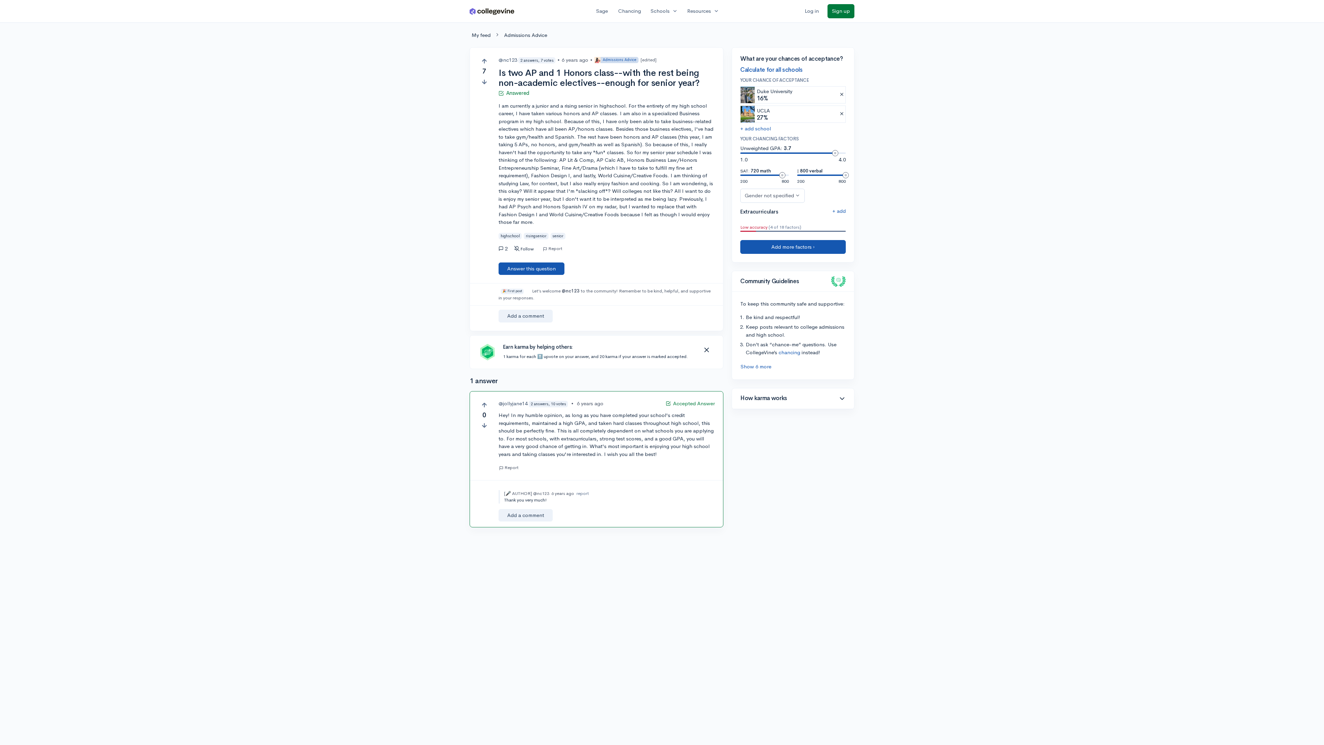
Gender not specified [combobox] (769, 195)
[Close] (706, 350)
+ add (839, 211)
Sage (602, 11)
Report (555, 248)
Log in (812, 11)
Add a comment (525, 315)
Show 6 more (756, 366)
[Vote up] (484, 61)
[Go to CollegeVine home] (492, 11)
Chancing (629, 11)
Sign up (841, 11)
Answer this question (531, 268)
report (582, 493)
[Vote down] (484, 82)
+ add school (755, 128)
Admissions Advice (525, 35)
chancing (789, 352)
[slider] (835, 153)
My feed (481, 35)
